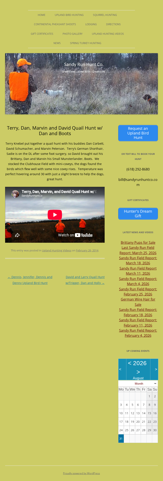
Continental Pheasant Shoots (55, 24)
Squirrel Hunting (105, 15)
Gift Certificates (42, 34)
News (57, 43)
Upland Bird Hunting (69, 15)
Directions (113, 24)
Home (41, 15)
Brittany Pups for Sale (138, 242)
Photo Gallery (73, 34)
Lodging (91, 24)
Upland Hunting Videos (108, 34)
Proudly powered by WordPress (81, 473)
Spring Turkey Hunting (85, 43)
